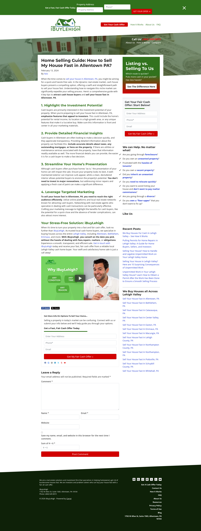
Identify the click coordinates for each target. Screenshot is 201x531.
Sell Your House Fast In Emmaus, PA (140, 329)
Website (45, 422)
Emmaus (45, 236)
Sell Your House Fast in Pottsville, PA (140, 359)
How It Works (136, 24)
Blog (160, 512)
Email (84, 413)
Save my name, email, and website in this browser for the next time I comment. (75, 437)
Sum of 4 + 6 (48, 443)
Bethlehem (113, 233)
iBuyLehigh (59, 230)
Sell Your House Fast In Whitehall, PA (141, 370)
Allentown (102, 233)
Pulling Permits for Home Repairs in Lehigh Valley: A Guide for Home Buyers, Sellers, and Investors (140, 243)
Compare (156, 42)
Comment (47, 381)
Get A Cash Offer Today (151, 484)
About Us (150, 24)
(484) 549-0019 (151, 39)
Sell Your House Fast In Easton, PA (139, 324)
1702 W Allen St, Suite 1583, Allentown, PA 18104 (143, 517)
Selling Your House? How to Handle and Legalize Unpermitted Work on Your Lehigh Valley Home (140, 254)
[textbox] (141, 179)
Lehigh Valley (79, 233)
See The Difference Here (141, 86)
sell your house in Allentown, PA (81, 78)
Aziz (46, 73)
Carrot (68, 498)
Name (45, 413)
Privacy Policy (155, 505)
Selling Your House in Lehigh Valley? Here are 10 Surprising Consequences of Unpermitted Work (141, 264)
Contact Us (157, 488)
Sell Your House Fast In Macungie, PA (141, 333)
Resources (157, 502)
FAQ (159, 24)
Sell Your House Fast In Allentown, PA (141, 298)
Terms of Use (156, 509)
